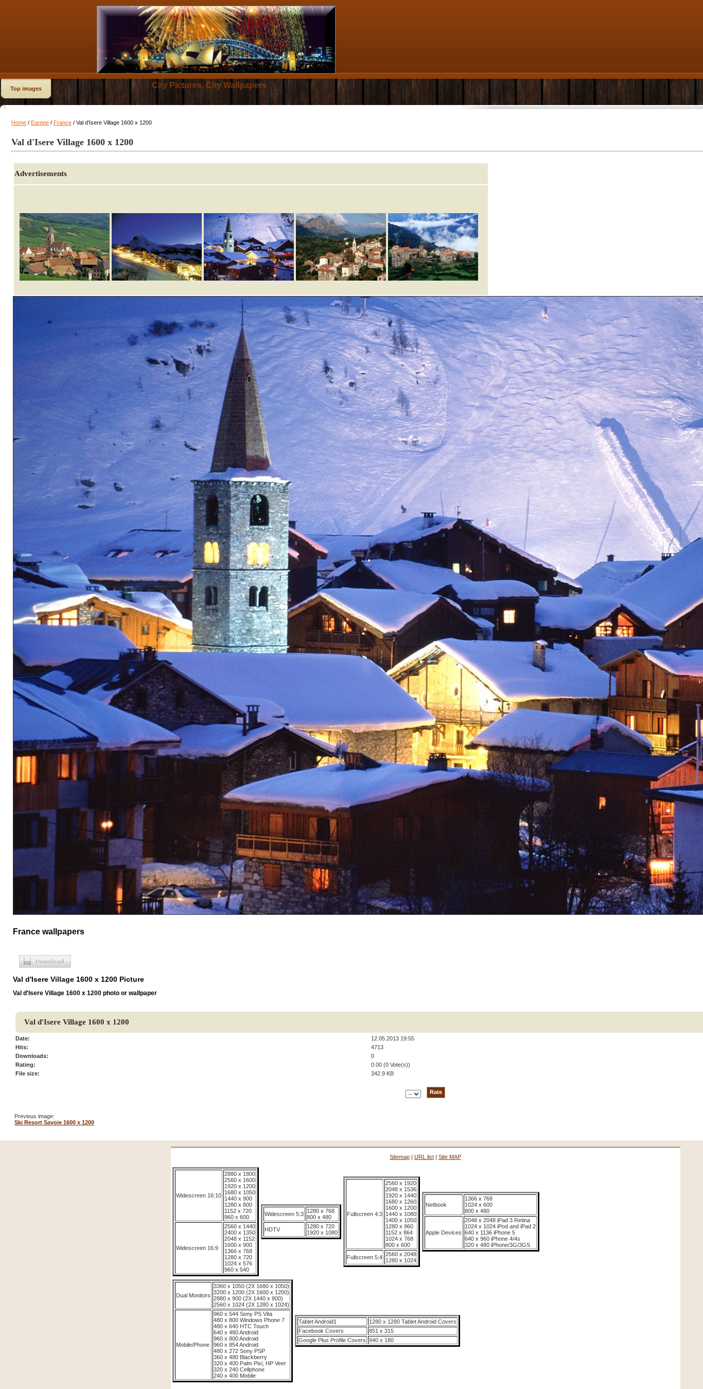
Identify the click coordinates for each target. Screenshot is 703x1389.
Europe (40, 122)
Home (18, 122)
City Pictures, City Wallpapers (209, 85)
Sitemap (400, 1157)
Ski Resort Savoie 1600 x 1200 (54, 1122)
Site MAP (449, 1157)
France (63, 122)
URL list (424, 1157)
